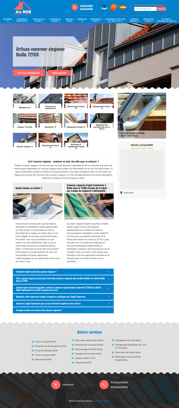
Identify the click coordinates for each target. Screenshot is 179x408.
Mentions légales (102, 401)
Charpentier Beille (83, 362)
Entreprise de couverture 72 (22, 20)
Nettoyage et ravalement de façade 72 (166, 20)
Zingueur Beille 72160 (85, 358)
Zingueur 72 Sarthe (69, 20)
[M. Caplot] (22, 8)
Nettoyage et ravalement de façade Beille (128, 358)
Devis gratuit (59, 73)
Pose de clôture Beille (45, 355)
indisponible (86, 5)
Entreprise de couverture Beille (89, 345)
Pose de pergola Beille (45, 341)
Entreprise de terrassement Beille (50, 346)
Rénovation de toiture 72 (148, 20)
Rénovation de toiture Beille (127, 352)
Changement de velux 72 (96, 20)
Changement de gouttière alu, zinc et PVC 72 (115, 20)
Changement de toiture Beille (88, 353)
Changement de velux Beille (128, 340)
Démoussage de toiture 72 (39, 20)
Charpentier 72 (82, 20)
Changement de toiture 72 (55, 20)
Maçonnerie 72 (7, 20)
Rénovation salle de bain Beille (89, 340)
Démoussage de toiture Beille (88, 349)
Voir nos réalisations (29, 72)
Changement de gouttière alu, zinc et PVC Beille (130, 346)
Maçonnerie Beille (43, 359)
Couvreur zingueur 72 (134, 20)
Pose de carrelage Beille (46, 350)
